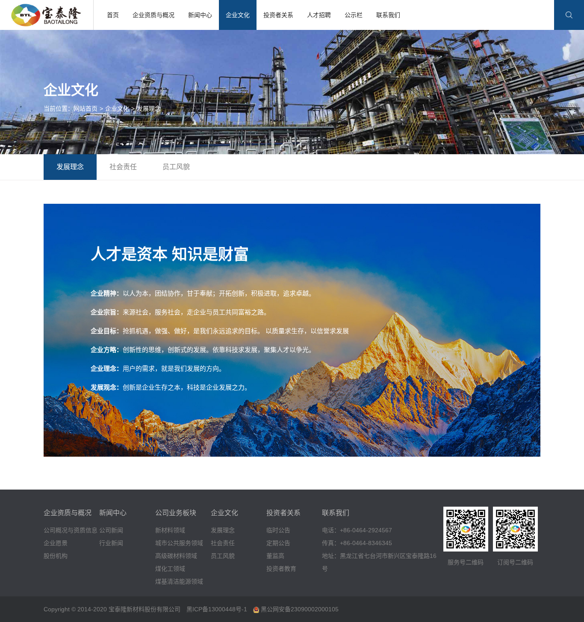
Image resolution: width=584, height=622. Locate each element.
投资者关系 (278, 15)
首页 (113, 15)
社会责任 (123, 166)
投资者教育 (281, 568)
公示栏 (354, 15)
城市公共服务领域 (179, 543)
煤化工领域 (170, 568)
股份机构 (56, 555)
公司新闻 (111, 530)
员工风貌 (176, 166)
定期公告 (278, 543)
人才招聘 (319, 15)
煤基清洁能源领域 (179, 581)
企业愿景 (56, 543)
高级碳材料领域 (176, 555)
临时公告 (278, 530)
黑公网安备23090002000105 (299, 609)
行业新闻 (111, 543)
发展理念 (149, 108)
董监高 (275, 555)
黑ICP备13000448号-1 (216, 609)
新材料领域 (170, 530)
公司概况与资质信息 (70, 530)
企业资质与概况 (153, 15)
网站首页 (85, 108)
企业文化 (238, 15)
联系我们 (388, 15)
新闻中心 (200, 15)
